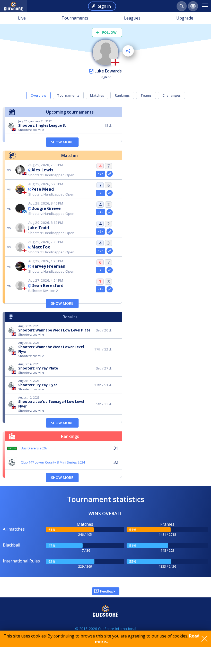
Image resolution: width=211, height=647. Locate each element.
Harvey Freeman (48, 266)
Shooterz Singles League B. (42, 125)
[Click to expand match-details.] (110, 174)
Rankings (122, 95)
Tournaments (74, 18)
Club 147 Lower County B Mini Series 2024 (53, 462)
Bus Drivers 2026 (34, 448)
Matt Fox (40, 247)
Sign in (104, 6)
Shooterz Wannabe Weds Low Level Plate (54, 330)
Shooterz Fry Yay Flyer (37, 385)
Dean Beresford (47, 285)
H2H (100, 173)
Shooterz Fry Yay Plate (38, 368)
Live (22, 18)
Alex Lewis (42, 170)
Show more (62, 142)
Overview (38, 95)
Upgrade (184, 18)
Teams (146, 95)
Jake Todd (38, 227)
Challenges (171, 95)
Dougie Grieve (46, 208)
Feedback (107, 591)
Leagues (132, 18)
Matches (97, 95)
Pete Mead (42, 189)
